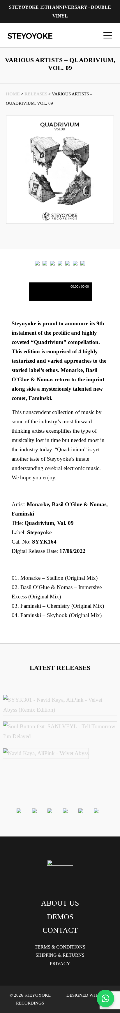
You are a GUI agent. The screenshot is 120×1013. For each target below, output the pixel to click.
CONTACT (60, 930)
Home (13, 94)
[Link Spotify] (45, 263)
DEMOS (60, 917)
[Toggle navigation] (107, 35)
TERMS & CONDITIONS (60, 946)
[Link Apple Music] (60, 263)
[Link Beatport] (37, 263)
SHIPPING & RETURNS (60, 955)
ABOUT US (60, 903)
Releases (35, 94)
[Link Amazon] (67, 263)
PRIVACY (60, 963)
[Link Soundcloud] (75, 263)
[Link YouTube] (82, 263)
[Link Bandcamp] (52, 263)
